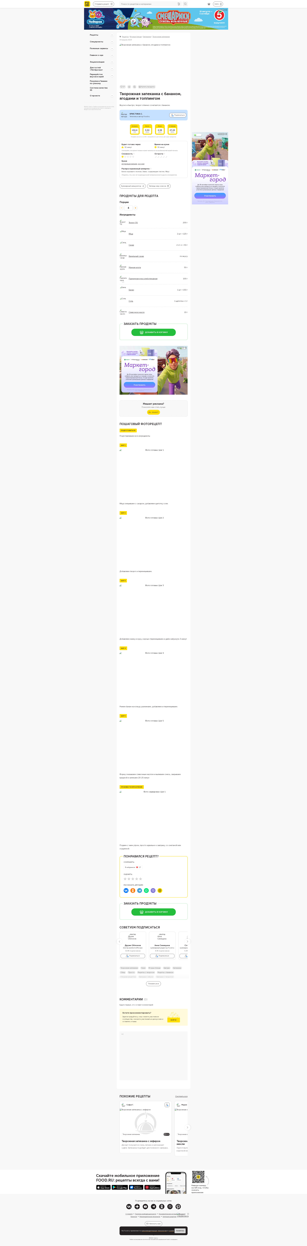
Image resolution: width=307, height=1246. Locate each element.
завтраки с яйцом (146, 977)
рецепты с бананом (165, 972)
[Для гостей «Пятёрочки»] (112, 68)
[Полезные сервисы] (112, 48)
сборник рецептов (128, 977)
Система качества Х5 (98, 89)
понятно (180, 1231)
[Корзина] (209, 4)
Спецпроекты (96, 42)
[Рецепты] (112, 35)
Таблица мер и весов (157, 186)
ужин (143, 968)
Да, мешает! (153, 412)
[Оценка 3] (133, 878)
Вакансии (134, 1216)
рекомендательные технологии (154, 1231)
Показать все (153, 984)
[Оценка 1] (125, 878)
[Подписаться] (167, 1105)
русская (141, 164)
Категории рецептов (169, 1216)
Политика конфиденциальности (145, 1214)
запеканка (177, 968)
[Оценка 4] (137, 878)
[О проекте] (112, 95)
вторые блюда (154, 968)
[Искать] (185, 4)
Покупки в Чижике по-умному (98, 82)
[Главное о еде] (112, 55)
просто (131, 972)
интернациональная (129, 164)
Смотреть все (181, 1096)
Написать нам (155, 1224)
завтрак (167, 968)
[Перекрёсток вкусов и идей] (112, 75)
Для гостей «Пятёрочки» (96, 68)
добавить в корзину (156, 332)
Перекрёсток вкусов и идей (97, 75)
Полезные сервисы (99, 48)
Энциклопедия (97, 62)
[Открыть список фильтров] (178, 4)
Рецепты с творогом (146, 972)
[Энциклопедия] (112, 62)
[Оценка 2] (129, 878)
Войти (173, 1020)
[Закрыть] (188, 1214)
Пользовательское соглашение (169, 1214)
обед (123, 972)
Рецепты (94, 35)
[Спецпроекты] (112, 41)
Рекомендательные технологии (149, 1216)
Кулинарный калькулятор (131, 186)
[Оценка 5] (140, 878)
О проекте (95, 96)
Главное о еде (96, 55)
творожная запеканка (129, 968)
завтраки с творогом (164, 977)
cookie (171, 1231)
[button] (119, 941)
